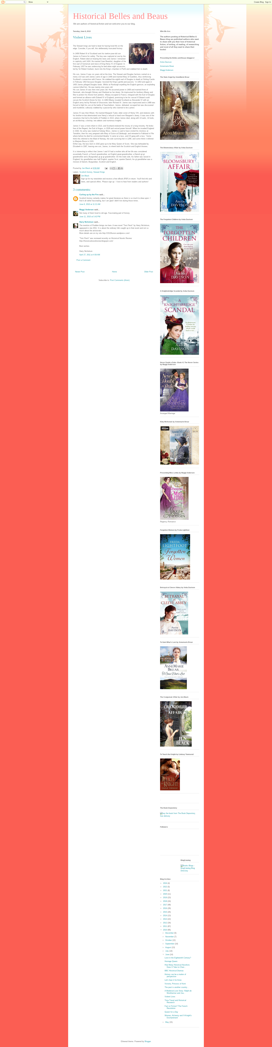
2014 (165, 915)
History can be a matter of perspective (175, 975)
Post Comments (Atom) (119, 280)
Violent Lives (170, 997)
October (168, 940)
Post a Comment (83, 260)
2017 (165, 905)
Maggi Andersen (86, 210)
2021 (165, 890)
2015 (165, 912)
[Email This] (111, 168)
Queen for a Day (171, 1012)
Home (114, 272)
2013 (165, 919)
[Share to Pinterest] (121, 168)
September (170, 944)
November (169, 937)
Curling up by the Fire (89, 195)
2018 (165, 901)
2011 (165, 926)
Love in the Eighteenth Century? (178, 958)
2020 (165, 894)
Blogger (148, 1041)
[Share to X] (116, 168)
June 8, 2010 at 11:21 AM (89, 204)
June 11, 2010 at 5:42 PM (89, 216)
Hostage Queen (171, 961)
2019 (165, 897)
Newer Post (80, 272)
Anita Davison (166, 62)
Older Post (148, 272)
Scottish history (85, 172)
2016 (165, 908)
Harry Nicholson (86, 222)
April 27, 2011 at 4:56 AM (89, 255)
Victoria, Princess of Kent (175, 984)
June (167, 954)
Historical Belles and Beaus (120, 16)
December (169, 933)
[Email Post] (106, 168)
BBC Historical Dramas (174, 971)
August (168, 947)
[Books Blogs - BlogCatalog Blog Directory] (190, 871)
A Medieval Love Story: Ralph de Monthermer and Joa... (178, 992)
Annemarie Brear (167, 66)
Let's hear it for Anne (173, 980)
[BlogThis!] (113, 168)
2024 (165, 883)
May (167, 1022)
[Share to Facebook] (119, 168)
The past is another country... (177, 987)
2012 (165, 923)
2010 (165, 930)
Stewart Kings (99, 172)
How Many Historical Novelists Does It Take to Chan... (177, 966)
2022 (165, 887)
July (167, 951)
